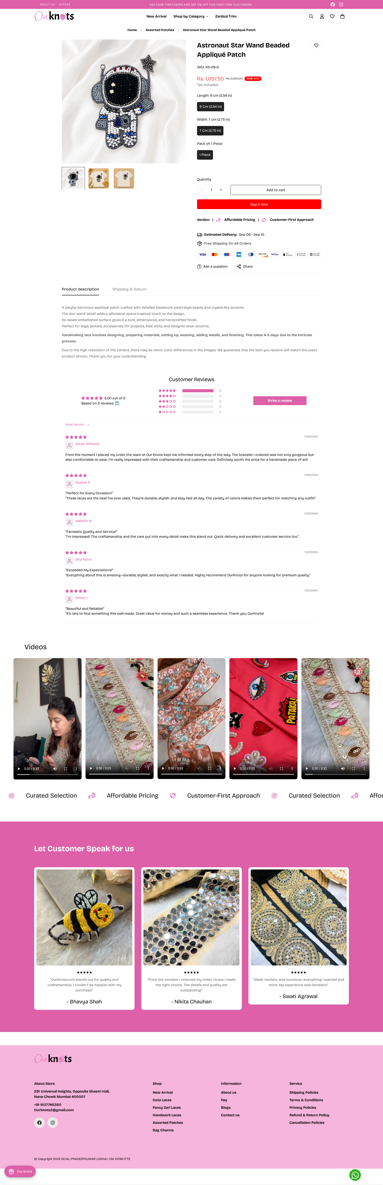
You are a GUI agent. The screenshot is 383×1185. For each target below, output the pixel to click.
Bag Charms (163, 1130)
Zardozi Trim (225, 16)
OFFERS (64, 4)
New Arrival (156, 16)
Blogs (226, 1107)
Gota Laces (162, 1100)
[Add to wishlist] (316, 46)
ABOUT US (47, 4)
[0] (342, 16)
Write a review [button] (280, 400)
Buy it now (259, 204)
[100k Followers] (341, 4)
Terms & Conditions (306, 1100)
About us (228, 1092)
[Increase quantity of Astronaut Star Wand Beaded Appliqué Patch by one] (221, 190)
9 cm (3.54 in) (211, 108)
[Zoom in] (177, 49)
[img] (76, 437)
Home (132, 30)
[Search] (311, 16)
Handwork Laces (167, 1115)
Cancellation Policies (306, 1122)
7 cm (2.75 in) (211, 131)
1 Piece (206, 156)
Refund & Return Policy (309, 1115)
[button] (167, 390)
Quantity (204, 179)
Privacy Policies (302, 1107)
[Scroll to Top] (374, 1161)
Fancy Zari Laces (167, 1107)
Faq (224, 1100)
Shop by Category (189, 16)
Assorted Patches (160, 30)
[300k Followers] (332, 4)
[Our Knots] (54, 16)
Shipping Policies (304, 1092)
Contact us (230, 1115)
